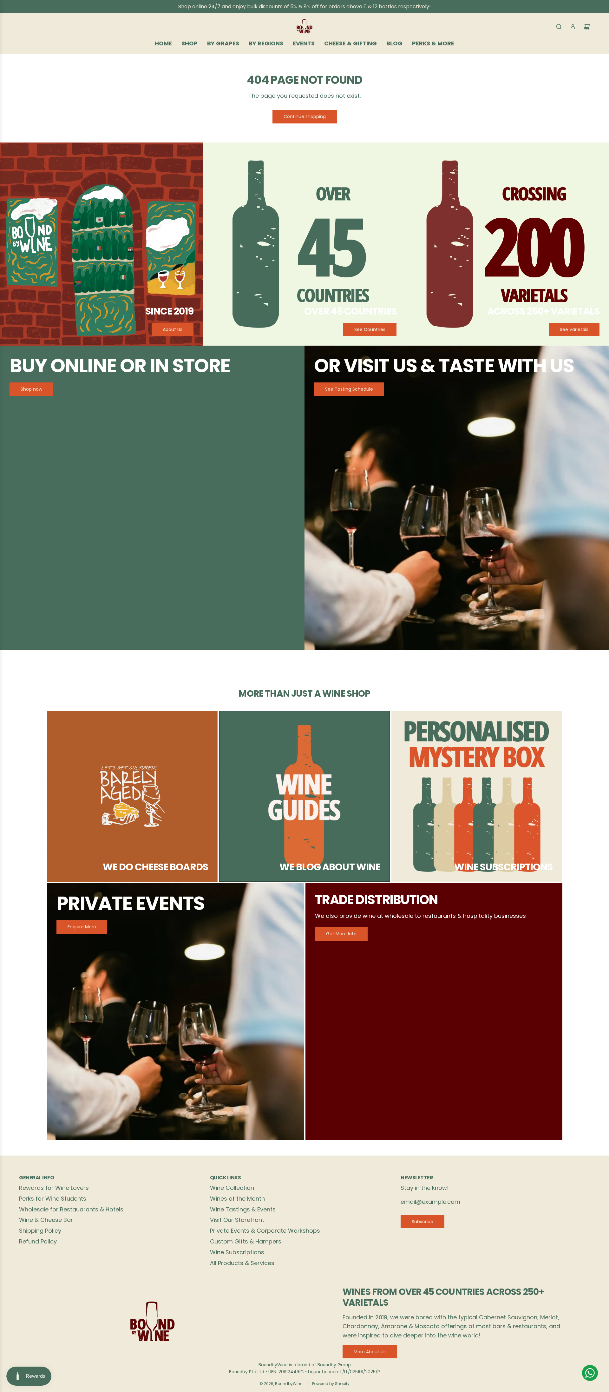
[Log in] (573, 27)
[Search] (559, 27)
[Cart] (587, 27)
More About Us (370, 1352)
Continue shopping (305, 116)
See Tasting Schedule (349, 389)
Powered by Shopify (331, 1383)
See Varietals (574, 329)
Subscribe (422, 1221)
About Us (172, 329)
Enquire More (82, 927)
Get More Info (341, 934)
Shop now (31, 389)
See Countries (369, 329)
